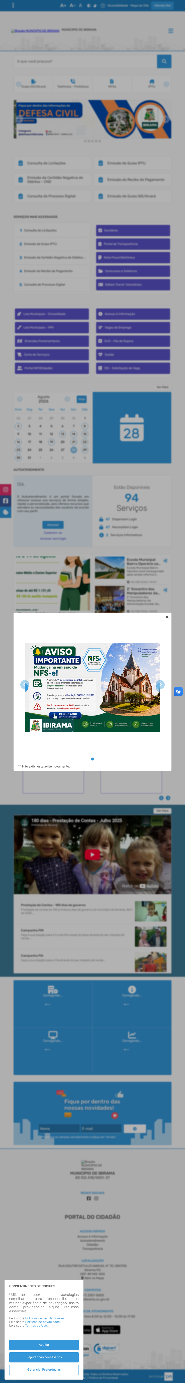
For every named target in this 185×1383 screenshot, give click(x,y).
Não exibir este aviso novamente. (46, 766)
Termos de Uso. (36, 1325)
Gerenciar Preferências (44, 1369)
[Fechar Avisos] (166, 617)
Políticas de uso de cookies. (45, 1318)
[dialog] (92, 692)
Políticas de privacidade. (42, 1322)
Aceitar (44, 1345)
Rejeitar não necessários (44, 1357)
